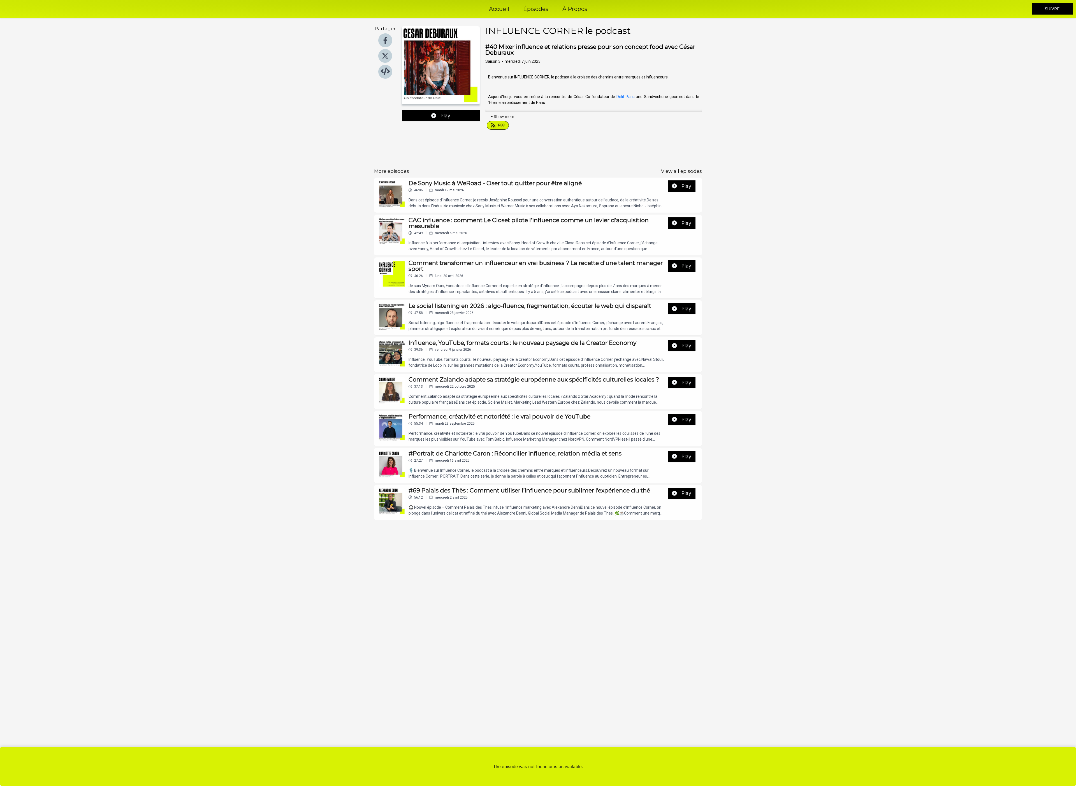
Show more (504, 116)
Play (445, 115)
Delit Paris (625, 96)
